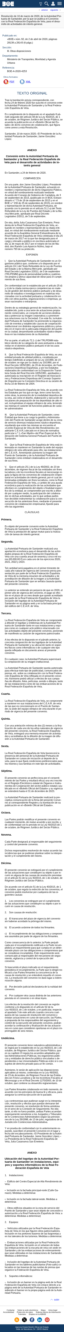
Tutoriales (22, 1314)
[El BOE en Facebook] (32, 1322)
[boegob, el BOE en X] (24, 1322)
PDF (12, 81)
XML (28, 81)
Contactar (11, 1310)
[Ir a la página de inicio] (8, 5)
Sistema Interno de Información (48, 1312)
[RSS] (16, 1322)
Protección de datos (25, 1312)
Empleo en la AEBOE (37, 1314)
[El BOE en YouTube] (47, 1322)
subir (56, 1299)
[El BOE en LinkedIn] (39, 1322)
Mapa (43, 1310)
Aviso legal (52, 1310)
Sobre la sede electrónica (27, 1310)
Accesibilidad (8, 1312)
